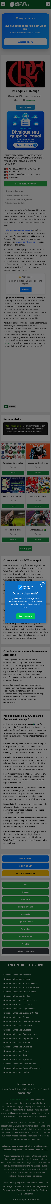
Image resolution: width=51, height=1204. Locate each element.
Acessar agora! (25, 616)
